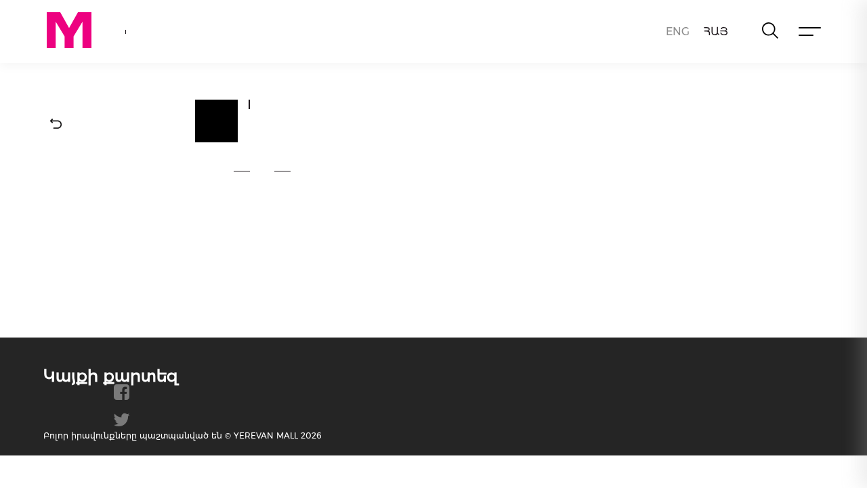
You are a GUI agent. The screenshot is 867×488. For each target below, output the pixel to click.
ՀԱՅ (715, 31)
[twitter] (121, 425)
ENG (678, 31)
